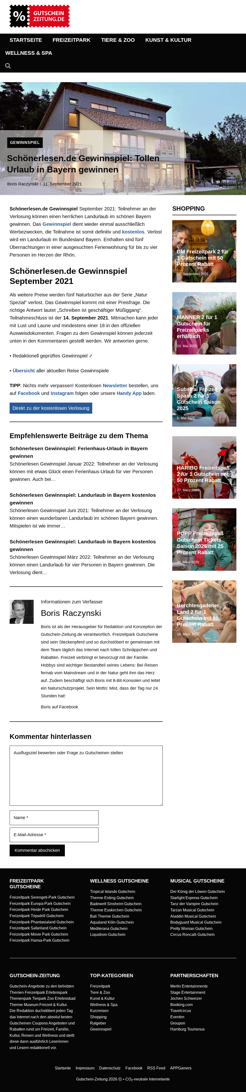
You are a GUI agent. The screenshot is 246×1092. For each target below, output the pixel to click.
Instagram (62, 393)
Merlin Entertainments (189, 986)
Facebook (29, 393)
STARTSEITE (26, 40)
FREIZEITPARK (72, 40)
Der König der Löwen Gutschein (197, 892)
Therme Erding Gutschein (112, 898)
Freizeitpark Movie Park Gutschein (39, 934)
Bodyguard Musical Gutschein (195, 922)
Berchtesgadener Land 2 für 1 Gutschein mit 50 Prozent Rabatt (198, 614)
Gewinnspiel (100, 1029)
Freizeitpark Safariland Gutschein (38, 928)
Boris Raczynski (22, 184)
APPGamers (180, 1068)
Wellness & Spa (103, 1005)
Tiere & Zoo (100, 992)
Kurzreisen (99, 1011)
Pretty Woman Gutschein (191, 928)
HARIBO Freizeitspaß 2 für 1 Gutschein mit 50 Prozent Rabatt (203, 474)
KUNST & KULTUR (168, 40)
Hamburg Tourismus (187, 1029)
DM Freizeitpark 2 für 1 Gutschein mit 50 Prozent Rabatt (202, 258)
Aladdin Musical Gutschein (193, 916)
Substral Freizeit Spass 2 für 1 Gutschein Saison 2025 (199, 398)
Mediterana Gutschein (109, 928)
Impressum (85, 1068)
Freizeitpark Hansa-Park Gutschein (39, 940)
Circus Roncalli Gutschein (192, 934)
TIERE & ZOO (118, 40)
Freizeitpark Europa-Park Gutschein (40, 904)
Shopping (98, 1017)
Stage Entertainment (187, 992)
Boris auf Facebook (59, 707)
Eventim (177, 1017)
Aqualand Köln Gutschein (112, 922)
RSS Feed (156, 1068)
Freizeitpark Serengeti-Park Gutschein (42, 897)
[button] (8, 66)
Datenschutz (110, 1068)
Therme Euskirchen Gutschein (116, 910)
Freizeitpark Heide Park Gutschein (39, 910)
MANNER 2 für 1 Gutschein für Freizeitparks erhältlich (197, 326)
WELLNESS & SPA (28, 53)
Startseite (63, 1068)
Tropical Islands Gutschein (112, 892)
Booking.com (181, 1005)
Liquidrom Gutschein (107, 934)
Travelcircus (180, 1011)
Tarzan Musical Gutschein (192, 910)
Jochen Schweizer (186, 998)
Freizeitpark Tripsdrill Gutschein (37, 916)
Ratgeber (98, 1023)
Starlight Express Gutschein (194, 898)
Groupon (177, 1023)
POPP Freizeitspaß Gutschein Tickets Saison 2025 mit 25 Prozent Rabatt (200, 542)
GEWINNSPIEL (25, 143)
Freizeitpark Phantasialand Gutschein (42, 922)
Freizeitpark (100, 986)
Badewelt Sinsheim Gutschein (115, 904)
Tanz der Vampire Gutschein (194, 904)
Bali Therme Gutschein (109, 916)
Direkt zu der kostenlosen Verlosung (50, 408)
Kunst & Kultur (102, 998)
